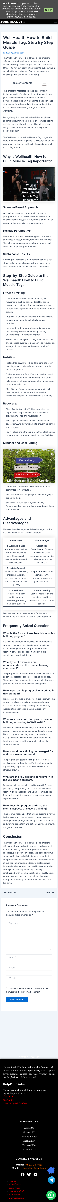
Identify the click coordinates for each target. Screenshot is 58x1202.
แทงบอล (12, 1181)
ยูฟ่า (15, 1103)
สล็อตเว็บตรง (8, 1096)
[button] (55, 21)
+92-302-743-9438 (33, 1165)
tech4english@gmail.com (33, 1168)
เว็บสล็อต (22, 1103)
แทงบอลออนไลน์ (16, 1191)
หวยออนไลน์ (14, 1194)
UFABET (7, 1103)
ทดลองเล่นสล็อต (16, 1198)
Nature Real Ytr (29, 1057)
